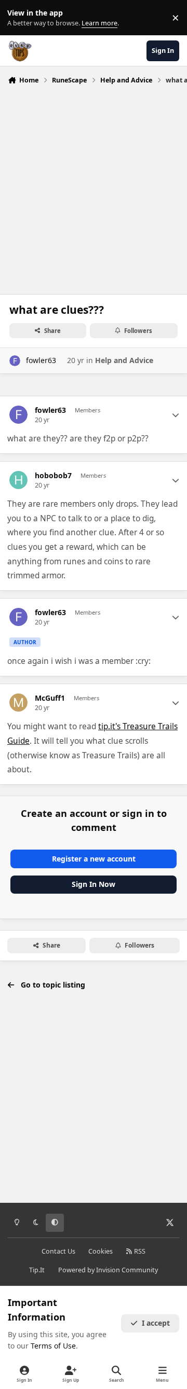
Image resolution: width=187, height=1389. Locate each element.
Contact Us (58, 1251)
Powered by (108, 1270)
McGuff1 (50, 698)
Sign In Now (93, 884)
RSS (138, 1251)
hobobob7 (53, 475)
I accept (156, 1323)
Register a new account (94, 859)
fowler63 (41, 360)
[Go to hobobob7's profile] (18, 480)
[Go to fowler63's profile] (14, 360)
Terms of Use (53, 1346)
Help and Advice (124, 360)
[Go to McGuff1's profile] (18, 702)
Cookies (100, 1251)
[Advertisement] (93, 186)
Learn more (20, 18)
